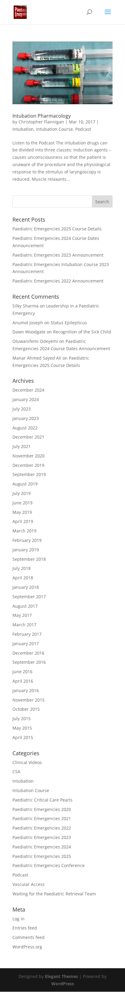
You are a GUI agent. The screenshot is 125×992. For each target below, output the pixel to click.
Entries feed (24, 928)
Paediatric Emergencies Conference (48, 865)
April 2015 (22, 737)
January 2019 (25, 550)
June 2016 (22, 671)
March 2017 (24, 625)
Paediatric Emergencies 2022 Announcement (57, 281)
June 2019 (22, 503)
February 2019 (27, 540)
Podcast (83, 129)
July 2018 (21, 568)
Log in (18, 919)
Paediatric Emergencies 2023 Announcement (57, 255)
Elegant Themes (61, 976)
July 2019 (21, 493)
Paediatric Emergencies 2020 (41, 809)
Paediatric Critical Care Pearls (42, 800)
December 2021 (28, 437)
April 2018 (22, 578)
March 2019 (24, 531)
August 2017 (25, 606)
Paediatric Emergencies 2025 (41, 856)
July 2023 (21, 409)
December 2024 (28, 390)
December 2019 (28, 465)
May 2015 (22, 728)
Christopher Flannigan (41, 122)
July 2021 (21, 446)
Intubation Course (54, 129)
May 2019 (22, 512)
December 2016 (28, 653)
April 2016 (22, 681)
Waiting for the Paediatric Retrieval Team (54, 894)
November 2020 (28, 456)
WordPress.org (27, 947)
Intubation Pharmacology (41, 115)
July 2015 (21, 718)
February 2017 (27, 634)
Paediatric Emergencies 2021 (41, 818)
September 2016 (29, 662)
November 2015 (28, 700)
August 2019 (25, 484)
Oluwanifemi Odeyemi (35, 341)
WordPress (62, 984)
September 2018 (29, 559)
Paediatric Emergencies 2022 (41, 828)
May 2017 (22, 615)
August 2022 (25, 428)
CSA (16, 771)
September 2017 (29, 596)
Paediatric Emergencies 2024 (41, 847)
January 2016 (25, 690)
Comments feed (28, 937)
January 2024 (25, 399)
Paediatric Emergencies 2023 (41, 837)
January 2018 (25, 587)
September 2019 (29, 474)
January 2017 (25, 643)
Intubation (23, 129)
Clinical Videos (27, 762)
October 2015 (26, 709)
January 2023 (25, 418)
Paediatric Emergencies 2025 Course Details (57, 229)
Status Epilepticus (69, 322)
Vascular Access (28, 884)
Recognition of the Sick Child (82, 332)
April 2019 (22, 521)
